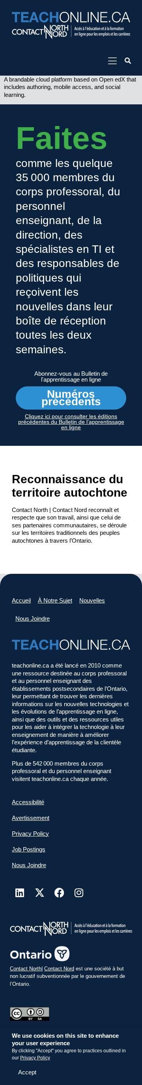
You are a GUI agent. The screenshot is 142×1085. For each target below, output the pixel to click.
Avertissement (30, 817)
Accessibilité (28, 802)
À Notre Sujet (55, 600)
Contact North (25, 969)
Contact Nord (59, 969)
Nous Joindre (32, 618)
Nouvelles (92, 600)
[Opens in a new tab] (71, 31)
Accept (27, 1072)
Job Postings (28, 849)
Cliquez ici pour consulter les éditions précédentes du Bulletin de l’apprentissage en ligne (71, 421)
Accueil (21, 600)
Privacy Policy (35, 1058)
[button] (127, 61)
